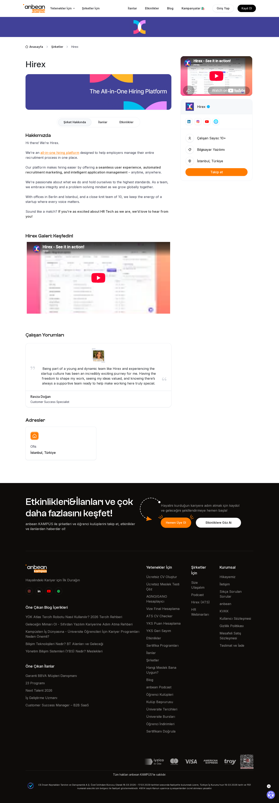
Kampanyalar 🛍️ (193, 8)
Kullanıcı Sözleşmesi (235, 618)
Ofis (33, 446)
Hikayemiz (227, 577)
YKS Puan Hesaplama (163, 623)
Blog (170, 8)
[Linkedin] (39, 591)
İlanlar (132, 8)
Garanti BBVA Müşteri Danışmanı (51, 676)
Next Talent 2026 (39, 690)
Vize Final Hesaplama (163, 609)
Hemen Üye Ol (176, 522)
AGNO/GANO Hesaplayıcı (156, 598)
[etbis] (246, 761)
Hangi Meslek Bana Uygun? (161, 669)
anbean (225, 604)
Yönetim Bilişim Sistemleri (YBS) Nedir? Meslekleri (64, 651)
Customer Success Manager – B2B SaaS (57, 705)
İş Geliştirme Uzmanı (41, 698)
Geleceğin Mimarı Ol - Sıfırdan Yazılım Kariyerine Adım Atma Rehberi (79, 624)
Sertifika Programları (162, 645)
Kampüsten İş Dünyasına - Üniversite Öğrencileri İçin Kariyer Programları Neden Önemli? (82, 634)
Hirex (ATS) (200, 602)
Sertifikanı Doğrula (160, 731)
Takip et (216, 172)
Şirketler (152, 660)
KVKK (224, 611)
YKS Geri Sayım (158, 631)
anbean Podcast (158, 687)
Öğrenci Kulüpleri (159, 694)
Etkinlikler (152, 8)
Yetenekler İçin (61, 8)
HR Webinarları (200, 611)
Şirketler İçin (91, 8)
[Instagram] (29, 591)
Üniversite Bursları (160, 717)
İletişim (225, 584)
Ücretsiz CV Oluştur (161, 577)
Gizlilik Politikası (232, 626)
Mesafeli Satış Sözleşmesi (230, 635)
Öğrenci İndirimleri (160, 724)
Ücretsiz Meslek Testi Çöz (162, 586)
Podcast (197, 595)
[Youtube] (48, 591)
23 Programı (35, 683)
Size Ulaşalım (197, 584)
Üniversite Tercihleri (161, 709)
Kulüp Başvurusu (159, 702)
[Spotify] (58, 591)
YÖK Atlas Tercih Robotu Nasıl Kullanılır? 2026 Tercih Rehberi (74, 617)
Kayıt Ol (247, 8)
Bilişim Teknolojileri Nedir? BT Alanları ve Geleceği (64, 644)
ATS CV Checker (159, 616)
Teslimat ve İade (232, 645)
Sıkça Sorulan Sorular (231, 593)
